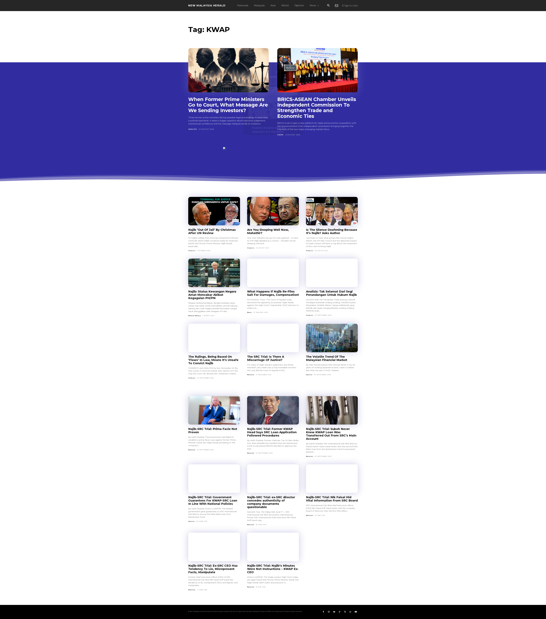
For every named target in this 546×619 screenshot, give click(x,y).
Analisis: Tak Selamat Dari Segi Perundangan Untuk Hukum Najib (331, 293)
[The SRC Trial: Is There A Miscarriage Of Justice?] (273, 338)
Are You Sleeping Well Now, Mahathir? (268, 231)
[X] (345, 612)
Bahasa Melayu (194, 316)
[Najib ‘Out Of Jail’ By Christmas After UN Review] (214, 211)
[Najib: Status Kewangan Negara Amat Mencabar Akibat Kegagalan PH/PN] (214, 273)
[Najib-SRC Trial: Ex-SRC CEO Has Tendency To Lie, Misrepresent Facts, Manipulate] (214, 547)
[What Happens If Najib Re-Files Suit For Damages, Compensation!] (273, 273)
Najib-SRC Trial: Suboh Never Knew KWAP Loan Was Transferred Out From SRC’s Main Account (331, 433)
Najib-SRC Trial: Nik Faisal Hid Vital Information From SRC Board (332, 499)
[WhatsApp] (350, 612)
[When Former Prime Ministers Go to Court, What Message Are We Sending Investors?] (228, 70)
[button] (328, 5)
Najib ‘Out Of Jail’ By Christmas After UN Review (212, 231)
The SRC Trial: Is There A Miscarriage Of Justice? (265, 358)
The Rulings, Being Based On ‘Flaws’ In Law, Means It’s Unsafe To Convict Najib (213, 360)
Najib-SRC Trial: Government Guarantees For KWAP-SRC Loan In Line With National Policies (212, 500)
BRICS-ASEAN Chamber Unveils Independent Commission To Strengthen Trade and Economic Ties (316, 107)
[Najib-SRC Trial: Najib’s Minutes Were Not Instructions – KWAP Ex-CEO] (273, 547)
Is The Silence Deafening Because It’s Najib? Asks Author (331, 231)
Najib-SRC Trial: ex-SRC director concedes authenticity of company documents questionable (271, 502)
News (249, 312)
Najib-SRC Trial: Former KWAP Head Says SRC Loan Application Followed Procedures (272, 432)
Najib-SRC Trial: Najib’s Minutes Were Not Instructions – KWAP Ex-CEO (272, 569)
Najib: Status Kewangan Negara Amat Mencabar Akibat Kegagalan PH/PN (212, 295)
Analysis (192, 129)
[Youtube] (356, 612)
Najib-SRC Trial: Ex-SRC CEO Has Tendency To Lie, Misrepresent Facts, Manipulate (213, 569)
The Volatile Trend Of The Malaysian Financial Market (326, 358)
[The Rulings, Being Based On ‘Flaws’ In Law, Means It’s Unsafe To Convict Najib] (214, 338)
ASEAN (280, 135)
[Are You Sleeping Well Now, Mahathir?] (273, 211)
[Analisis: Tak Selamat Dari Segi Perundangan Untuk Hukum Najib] (332, 273)
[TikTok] (340, 612)
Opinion (309, 375)
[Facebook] (323, 612)
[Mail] (334, 612)
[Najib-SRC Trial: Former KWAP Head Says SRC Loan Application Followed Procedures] (273, 410)
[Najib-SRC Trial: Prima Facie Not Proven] (214, 410)
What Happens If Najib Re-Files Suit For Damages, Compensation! (273, 293)
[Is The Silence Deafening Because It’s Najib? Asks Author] (332, 211)
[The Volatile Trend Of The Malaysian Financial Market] (332, 338)
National (250, 375)
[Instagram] (329, 612)
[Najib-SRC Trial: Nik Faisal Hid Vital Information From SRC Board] (332, 478)
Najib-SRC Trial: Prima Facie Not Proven (212, 430)
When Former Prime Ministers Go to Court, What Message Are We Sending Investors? (228, 104)
